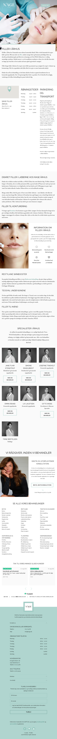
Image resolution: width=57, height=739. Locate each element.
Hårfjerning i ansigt (26, 546)
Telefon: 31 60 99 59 (15, 671)
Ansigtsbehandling (7, 554)
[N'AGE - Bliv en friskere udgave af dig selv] (8, 5)
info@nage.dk (28, 631)
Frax (41, 515)
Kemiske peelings (44, 529)
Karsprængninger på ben (46, 544)
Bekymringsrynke (6, 513)
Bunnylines (5, 527)
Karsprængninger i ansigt (46, 546)
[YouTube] (33, 728)
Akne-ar (42, 511)
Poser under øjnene (26, 517)
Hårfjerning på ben (26, 544)
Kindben (23, 525)
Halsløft (4, 546)
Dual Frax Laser (44, 517)
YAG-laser (42, 540)
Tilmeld (28, 712)
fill (20, 55)
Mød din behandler (10, 379)
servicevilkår (13, 724)
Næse (22, 527)
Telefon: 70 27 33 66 (15, 664)
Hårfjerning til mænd (26, 548)
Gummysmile (5, 523)
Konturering (24, 529)
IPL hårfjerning (24, 542)
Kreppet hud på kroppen (27, 552)
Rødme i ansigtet (44, 548)
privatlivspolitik (40, 722)
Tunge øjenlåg (6, 548)
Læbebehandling (25, 519)
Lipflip (3, 521)
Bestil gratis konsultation (42, 485)
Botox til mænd (6, 529)
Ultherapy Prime (6, 544)
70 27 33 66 (28, 629)
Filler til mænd (24, 531)
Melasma (42, 523)
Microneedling (44, 513)
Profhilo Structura (6, 542)
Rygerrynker (5, 519)
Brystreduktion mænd (26, 540)
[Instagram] (29, 728)
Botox (3, 511)
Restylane (12, 211)
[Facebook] (24, 728)
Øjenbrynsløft (5, 550)
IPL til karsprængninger (46, 538)
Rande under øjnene (26, 515)
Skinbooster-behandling (31, 279)
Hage (22, 523)
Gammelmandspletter (46, 525)
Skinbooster (24, 513)
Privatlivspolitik (26, 705)
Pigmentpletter (44, 521)
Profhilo (4, 540)
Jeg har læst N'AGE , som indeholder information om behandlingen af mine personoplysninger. (28, 706)
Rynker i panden (6, 515)
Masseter (4, 525)
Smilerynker (5, 517)
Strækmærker (24, 550)
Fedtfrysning (24, 538)
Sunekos (4, 552)
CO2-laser (42, 519)
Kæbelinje (23, 521)
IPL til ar (42, 527)
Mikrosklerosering (44, 542)
